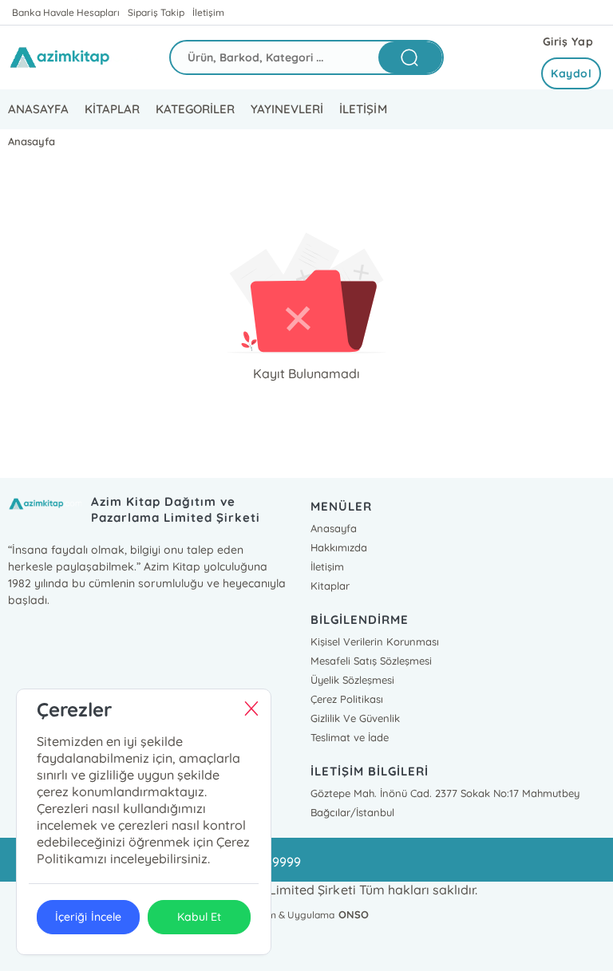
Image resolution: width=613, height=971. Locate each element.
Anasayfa (333, 528)
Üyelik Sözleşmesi (352, 679)
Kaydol (571, 73)
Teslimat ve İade (349, 737)
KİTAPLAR (112, 108)
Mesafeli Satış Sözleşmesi (371, 660)
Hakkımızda (338, 547)
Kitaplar (330, 585)
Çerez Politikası (346, 699)
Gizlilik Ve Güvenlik (355, 718)
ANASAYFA (38, 108)
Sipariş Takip (156, 12)
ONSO (353, 914)
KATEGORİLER (195, 108)
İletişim (208, 12)
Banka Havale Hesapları (66, 12)
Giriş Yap (568, 41)
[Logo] (76, 58)
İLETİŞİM (362, 108)
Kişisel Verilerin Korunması (374, 641)
